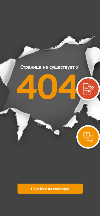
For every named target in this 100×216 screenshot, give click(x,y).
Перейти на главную (50, 188)
